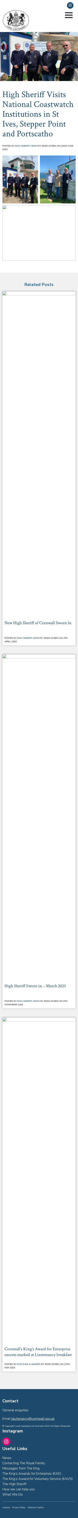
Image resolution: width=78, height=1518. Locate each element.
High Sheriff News (26, 145)
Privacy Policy (18, 1507)
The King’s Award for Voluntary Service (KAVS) (37, 1478)
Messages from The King (20, 1468)
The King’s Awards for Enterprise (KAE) (31, 1473)
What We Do (12, 1494)
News (6, 1457)
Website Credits (36, 1507)
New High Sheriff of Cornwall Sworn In (38, 623)
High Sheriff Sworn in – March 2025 (35, 986)
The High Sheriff (14, 1484)
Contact (6, 1507)
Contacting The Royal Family (23, 1463)
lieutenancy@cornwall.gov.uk (30, 5)
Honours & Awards (29, 1364)
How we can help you (18, 1489)
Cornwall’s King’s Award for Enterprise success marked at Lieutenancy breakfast (38, 1351)
